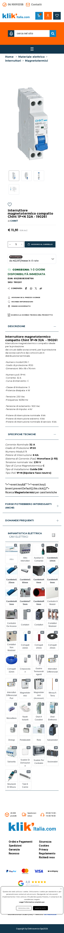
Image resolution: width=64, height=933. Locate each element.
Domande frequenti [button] (19, 520)
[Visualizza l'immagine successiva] (9, 123)
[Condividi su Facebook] (26, 288)
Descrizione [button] (16, 326)
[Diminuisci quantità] (10, 244)
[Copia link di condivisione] (41, 288)
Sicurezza (45, 841)
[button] (11, 33)
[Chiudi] (53, 535)
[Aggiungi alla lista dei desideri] (10, 205)
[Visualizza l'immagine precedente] (55, 123)
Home (9, 56)
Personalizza (24, 908)
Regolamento (47, 853)
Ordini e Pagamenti (20, 841)
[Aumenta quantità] (22, 244)
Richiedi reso (47, 857)
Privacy (43, 849)
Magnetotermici (36, 60)
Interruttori (13, 60)
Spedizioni (15, 845)
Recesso (14, 853)
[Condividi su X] (36, 288)
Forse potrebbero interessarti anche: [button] (28, 506)
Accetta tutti (40, 908)
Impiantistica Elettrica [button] (25, 533)
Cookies (44, 845)
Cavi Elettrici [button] (18, 536)
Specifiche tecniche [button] (22, 434)
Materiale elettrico (31, 56)
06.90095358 (50, 914)
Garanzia (14, 849)
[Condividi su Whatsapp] (31, 288)
